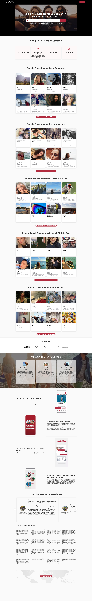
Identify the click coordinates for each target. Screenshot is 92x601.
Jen (17, 87)
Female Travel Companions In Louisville (68, 539)
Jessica (33, 250)
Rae (33, 141)
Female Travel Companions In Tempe (68, 538)
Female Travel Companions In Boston (22, 550)
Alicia (18, 216)
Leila (33, 271)
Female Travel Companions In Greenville (53, 557)
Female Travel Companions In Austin (22, 549)
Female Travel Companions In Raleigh (53, 543)
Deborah (64, 141)
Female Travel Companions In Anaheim (37, 559)
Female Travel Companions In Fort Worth (69, 542)
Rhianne (49, 87)
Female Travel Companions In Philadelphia (38, 532)
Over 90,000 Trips (54, 23)
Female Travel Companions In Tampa (22, 561)
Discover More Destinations (46, 576)
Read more (72, 514)
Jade (48, 107)
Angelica (49, 271)
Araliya (18, 141)
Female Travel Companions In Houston (22, 554)
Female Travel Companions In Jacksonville (38, 540)
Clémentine (19, 162)
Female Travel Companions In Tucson (68, 529)
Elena (64, 325)
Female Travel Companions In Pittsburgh (38, 543)
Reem (64, 271)
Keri (33, 216)
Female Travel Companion (41, 70)
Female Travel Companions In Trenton (22, 542)
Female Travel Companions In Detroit (68, 531)
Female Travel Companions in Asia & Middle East (46, 233)
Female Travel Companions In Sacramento (38, 535)
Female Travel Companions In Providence (38, 544)
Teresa (48, 141)
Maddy (33, 196)
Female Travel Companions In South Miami (38, 538)
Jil (63, 196)
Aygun (18, 250)
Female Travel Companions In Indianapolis (22, 562)
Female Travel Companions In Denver (22, 538)
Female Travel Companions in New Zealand (46, 178)
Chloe (33, 87)
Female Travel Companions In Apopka (53, 563)
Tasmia (48, 250)
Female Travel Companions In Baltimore (37, 541)
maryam (18, 271)
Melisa (64, 216)
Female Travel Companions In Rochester (69, 532)
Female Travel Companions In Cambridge (53, 542)
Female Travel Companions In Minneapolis (54, 529)
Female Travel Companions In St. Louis (37, 542)
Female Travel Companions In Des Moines (54, 530)
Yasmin (33, 162)
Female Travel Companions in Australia (46, 124)
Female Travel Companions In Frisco (68, 544)
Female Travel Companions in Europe (46, 287)
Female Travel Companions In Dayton (68, 550)
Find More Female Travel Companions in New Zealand (46, 225)
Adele (48, 196)
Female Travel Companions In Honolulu (37, 549)
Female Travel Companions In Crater (68, 543)
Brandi (64, 250)
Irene (64, 304)
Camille (49, 162)
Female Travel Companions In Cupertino (37, 539)
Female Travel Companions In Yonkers (22, 563)
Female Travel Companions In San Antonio (38, 531)
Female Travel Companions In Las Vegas (53, 532)
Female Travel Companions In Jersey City (22, 539)
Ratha (48, 304)
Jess (64, 107)
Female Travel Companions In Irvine (37, 548)
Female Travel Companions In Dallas (22, 548)
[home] (10, 2)
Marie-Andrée (50, 216)
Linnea (64, 162)
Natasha (49, 325)
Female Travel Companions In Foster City (69, 549)
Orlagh (18, 325)
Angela (33, 107)
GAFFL (34, 70)
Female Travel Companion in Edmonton (46, 68)
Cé (32, 304)
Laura (18, 304)
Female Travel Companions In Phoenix (22, 551)
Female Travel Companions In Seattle (22, 533)
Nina (33, 325)
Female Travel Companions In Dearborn (68, 530)
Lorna (18, 107)
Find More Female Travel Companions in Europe (46, 334)
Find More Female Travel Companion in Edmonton (46, 116)
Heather (18, 196)
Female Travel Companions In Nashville (37, 557)
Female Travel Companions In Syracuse (68, 548)
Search (63, 20)
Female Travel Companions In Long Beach (69, 535)
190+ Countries (40, 23)
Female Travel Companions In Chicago (22, 530)
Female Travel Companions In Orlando (68, 558)
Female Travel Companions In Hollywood (38, 558)
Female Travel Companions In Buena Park (53, 531)
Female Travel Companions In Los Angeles (23, 529)
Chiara (64, 87)
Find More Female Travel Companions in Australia (46, 171)
